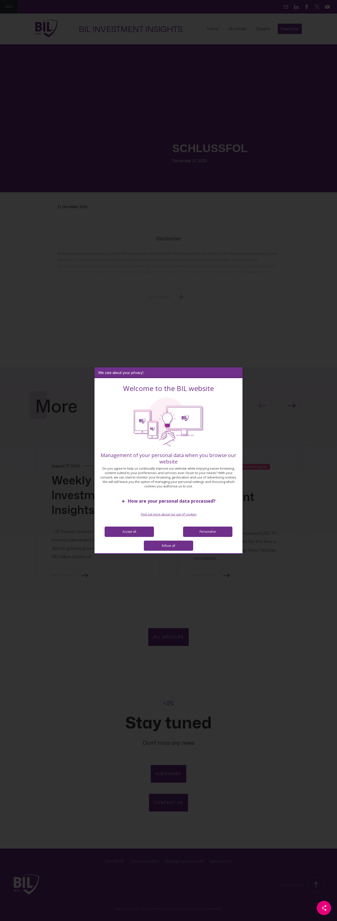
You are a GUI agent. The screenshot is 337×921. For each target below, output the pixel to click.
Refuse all (168, 546)
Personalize (208, 532)
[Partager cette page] (324, 908)
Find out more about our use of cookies (168, 514)
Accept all (129, 532)
